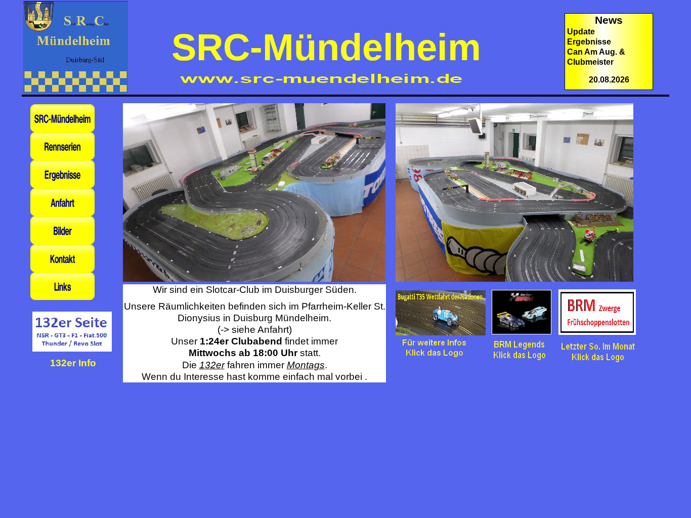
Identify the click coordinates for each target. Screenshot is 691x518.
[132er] (72, 352)
